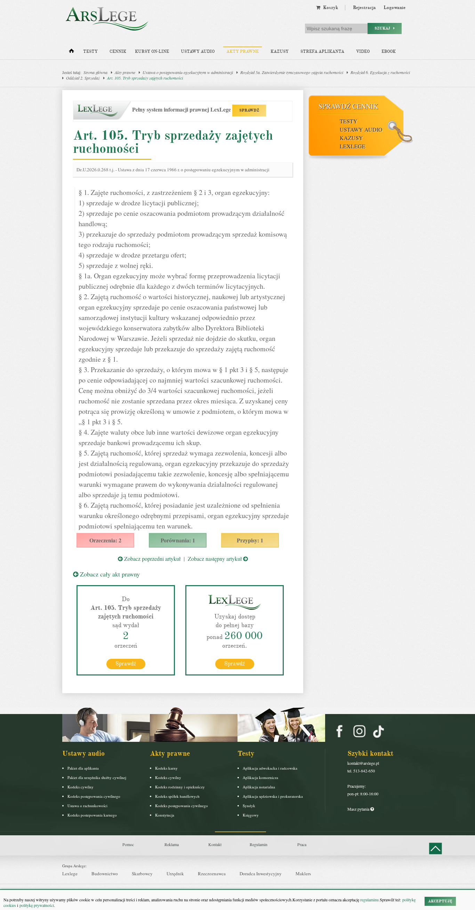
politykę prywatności (36, 905)
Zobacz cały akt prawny (109, 574)
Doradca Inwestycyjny (261, 873)
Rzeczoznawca (212, 873)
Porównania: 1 (178, 540)
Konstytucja (164, 815)
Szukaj (384, 28)
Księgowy (251, 815)
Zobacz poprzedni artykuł (151, 558)
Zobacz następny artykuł (215, 558)
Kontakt (215, 844)
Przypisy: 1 (250, 540)
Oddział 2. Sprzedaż (83, 78)
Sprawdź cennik (348, 106)
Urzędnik (175, 873)
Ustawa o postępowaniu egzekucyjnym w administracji (188, 72)
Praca (301, 844)
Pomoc (128, 844)
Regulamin (258, 844)
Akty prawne (242, 51)
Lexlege (70, 873)
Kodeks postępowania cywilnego (93, 796)
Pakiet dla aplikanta (83, 768)
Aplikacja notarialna (259, 786)
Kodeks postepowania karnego (92, 815)
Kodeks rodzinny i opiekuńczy (180, 786)
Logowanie (394, 7)
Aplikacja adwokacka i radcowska (270, 768)
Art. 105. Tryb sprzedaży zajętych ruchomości (145, 78)
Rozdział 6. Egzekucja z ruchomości (380, 72)
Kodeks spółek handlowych (177, 796)
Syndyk (249, 805)
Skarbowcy (142, 873)
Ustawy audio (198, 51)
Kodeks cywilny (80, 786)
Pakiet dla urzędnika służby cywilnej (96, 777)
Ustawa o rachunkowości (87, 805)
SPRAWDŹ (249, 110)
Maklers (303, 873)
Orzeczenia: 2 (105, 540)
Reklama (171, 844)
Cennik (118, 51)
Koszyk (329, 7)
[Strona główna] (71, 52)
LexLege (352, 146)
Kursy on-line (152, 51)
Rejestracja (364, 7)
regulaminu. (369, 899)
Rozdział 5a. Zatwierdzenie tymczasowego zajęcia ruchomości (291, 72)
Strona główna (95, 72)
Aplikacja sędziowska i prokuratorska (273, 796)
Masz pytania (358, 809)
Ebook (388, 51)
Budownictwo (104, 873)
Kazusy (280, 51)
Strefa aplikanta (322, 51)
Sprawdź (125, 663)
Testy (90, 51)
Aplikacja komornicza (260, 777)
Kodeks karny (166, 768)
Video (363, 51)
